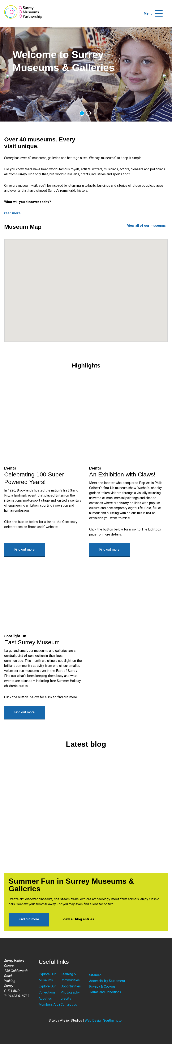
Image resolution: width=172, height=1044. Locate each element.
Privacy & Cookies (102, 986)
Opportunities (71, 986)
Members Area (49, 1004)
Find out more (24, 549)
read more (12, 213)
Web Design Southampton (104, 1020)
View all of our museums (146, 226)
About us (45, 998)
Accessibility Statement (107, 981)
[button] (159, 11)
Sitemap (95, 975)
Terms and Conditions (105, 992)
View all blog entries (78, 919)
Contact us (69, 1004)
